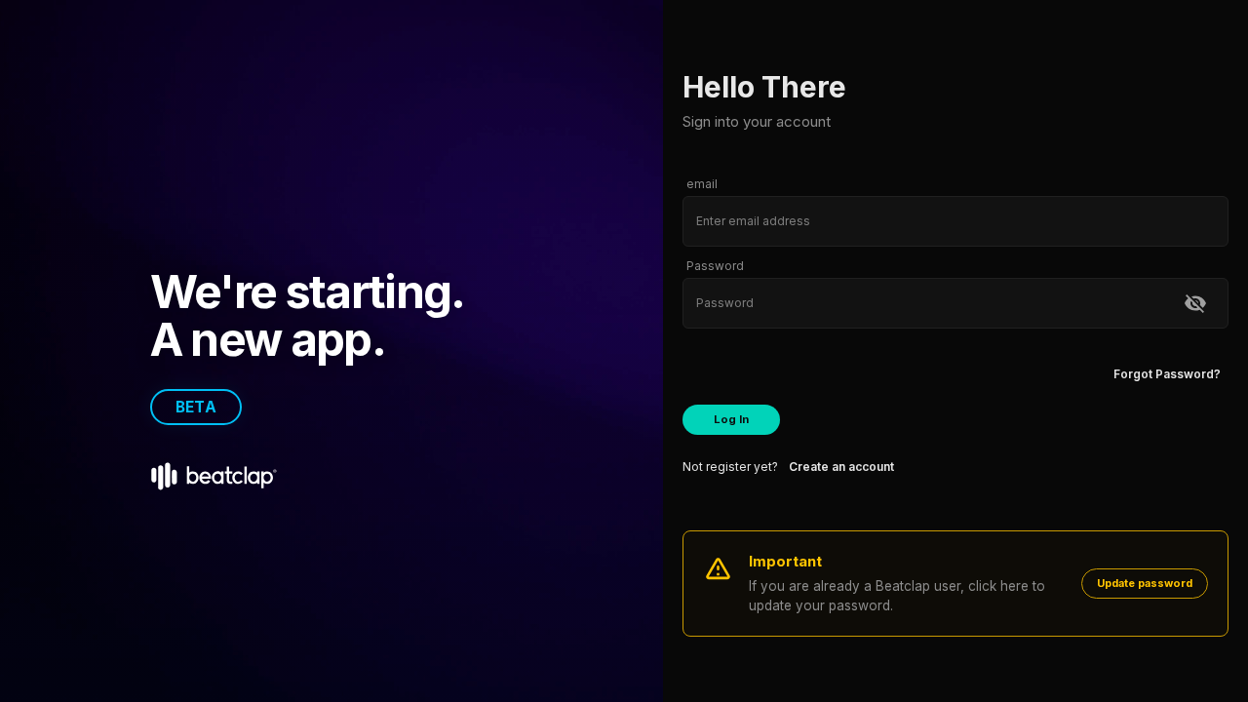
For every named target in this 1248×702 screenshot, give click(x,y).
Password (715, 265)
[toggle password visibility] (1195, 303)
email (702, 183)
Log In (731, 419)
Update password (1144, 583)
